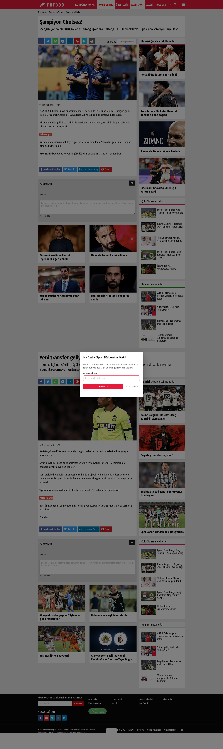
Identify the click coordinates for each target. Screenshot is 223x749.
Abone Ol (103, 386)
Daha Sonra (132, 386)
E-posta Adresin (90, 373)
